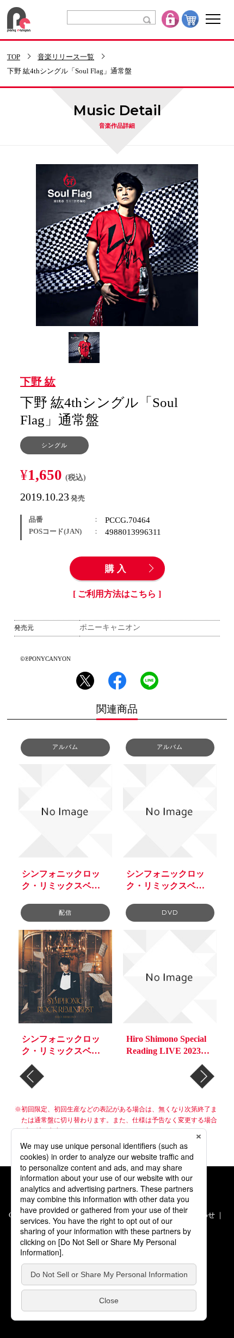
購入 (117, 569)
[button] (32, 1076)
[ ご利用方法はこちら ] (117, 594)
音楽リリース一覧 (66, 57)
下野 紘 (38, 382)
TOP (13, 57)
